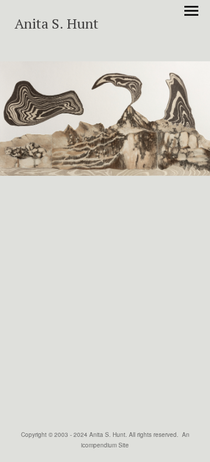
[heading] (57, 25)
